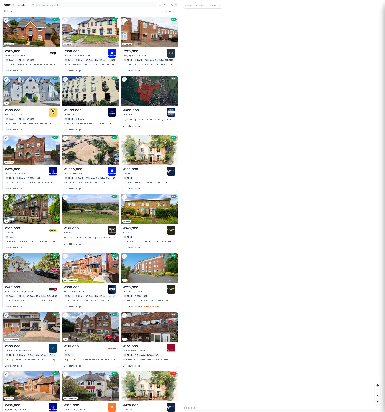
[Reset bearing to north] (377, 396)
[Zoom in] (377, 385)
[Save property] (6, 20)
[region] (282, 206)
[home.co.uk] (9, 5)
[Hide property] (12, 20)
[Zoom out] (377, 391)
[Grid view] (172, 5)
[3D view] (377, 401)
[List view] (176, 5)
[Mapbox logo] (189, 408)
